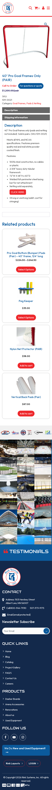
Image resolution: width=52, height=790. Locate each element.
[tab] (26, 110)
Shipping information (16, 117)
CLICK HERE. (18, 192)
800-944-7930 (18, 608)
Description (11, 110)
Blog (7, 656)
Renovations (11, 709)
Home (8, 651)
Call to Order (9, 85)
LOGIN (32, 763)
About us (9, 715)
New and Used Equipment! (24, 748)
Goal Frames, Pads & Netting (27, 103)
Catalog (9, 662)
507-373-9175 (37, 608)
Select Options (26, 269)
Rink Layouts (13, 763)
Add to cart (26, 365)
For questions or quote (31, 85)
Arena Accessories (14, 704)
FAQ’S (8, 672)
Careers (9, 683)
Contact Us (10, 678)
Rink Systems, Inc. (31, 777)
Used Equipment (13, 720)
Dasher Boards (12, 698)
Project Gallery (12, 667)
